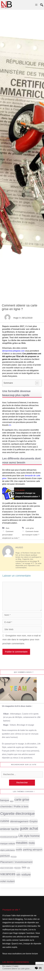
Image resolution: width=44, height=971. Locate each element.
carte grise (30, 528)
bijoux (11, 801)
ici (10, 425)
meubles (22, 842)
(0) (40, 968)
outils (19, 849)
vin (18, 874)
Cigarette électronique (17, 813)
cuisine (4, 821)
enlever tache (9, 829)
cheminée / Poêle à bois (14, 806)
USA (28, 868)
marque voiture (7, 843)
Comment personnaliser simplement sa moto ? (10, 534)
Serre (24, 867)
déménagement (19, 821)
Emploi (33, 821)
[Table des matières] (37, 383)
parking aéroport (32, 849)
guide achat (29, 828)
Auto (7, 528)
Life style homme (29, 835)
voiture (26, 874)
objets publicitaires (7, 850)
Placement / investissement (16, 862)
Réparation (17, 868)
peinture (5, 855)
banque (4, 800)
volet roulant (7, 881)
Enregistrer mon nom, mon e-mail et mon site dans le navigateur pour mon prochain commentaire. (21, 639)
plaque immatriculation (6, 868)
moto (32, 843)
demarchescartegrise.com (13, 351)
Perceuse (13, 856)
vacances (7, 874)
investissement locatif (8, 837)
